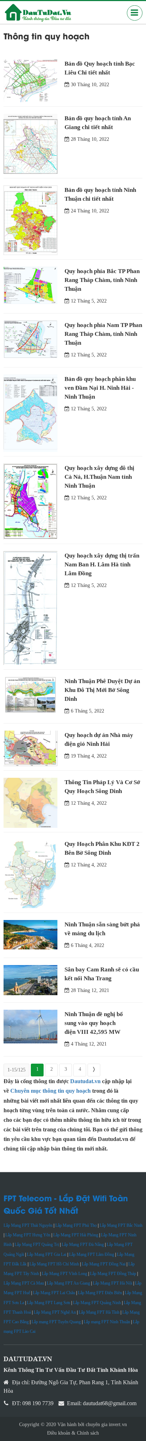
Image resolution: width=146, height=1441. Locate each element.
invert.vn (118, 1424)
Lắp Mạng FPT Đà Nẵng (83, 1244)
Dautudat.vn (85, 1081)
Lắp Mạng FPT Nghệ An (55, 1312)
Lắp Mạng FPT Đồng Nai (103, 1264)
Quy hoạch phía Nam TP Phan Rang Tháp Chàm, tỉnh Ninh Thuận (103, 334)
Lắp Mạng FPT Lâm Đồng (91, 1254)
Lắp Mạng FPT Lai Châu (54, 1292)
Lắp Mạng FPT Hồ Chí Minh (54, 1264)
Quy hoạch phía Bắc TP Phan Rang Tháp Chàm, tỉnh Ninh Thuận (102, 280)
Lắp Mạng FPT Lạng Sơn (48, 1302)
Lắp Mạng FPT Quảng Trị (37, 1244)
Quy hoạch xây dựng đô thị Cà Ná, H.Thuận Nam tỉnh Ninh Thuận (99, 477)
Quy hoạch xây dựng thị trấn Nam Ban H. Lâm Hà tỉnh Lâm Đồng (101, 564)
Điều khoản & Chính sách (73, 1433)
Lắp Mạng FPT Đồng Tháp (113, 1273)
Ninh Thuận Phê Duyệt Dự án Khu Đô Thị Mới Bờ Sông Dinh (102, 690)
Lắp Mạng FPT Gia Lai (46, 1254)
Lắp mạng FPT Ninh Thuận (107, 1321)
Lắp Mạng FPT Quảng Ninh (97, 1302)
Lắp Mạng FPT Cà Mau (24, 1283)
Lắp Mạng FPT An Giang (68, 1283)
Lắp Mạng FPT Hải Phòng (75, 1234)
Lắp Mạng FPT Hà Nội (112, 1283)
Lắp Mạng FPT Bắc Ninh (121, 1225)
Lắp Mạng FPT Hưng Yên (27, 1234)
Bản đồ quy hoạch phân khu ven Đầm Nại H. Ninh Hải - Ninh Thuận (100, 388)
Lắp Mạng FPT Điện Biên (100, 1292)
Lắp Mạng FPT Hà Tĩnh (99, 1312)
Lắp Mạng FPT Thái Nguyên (28, 1225)
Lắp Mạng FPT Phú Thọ (76, 1225)
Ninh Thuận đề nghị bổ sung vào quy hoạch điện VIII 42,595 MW (93, 1023)
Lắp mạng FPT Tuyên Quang (56, 1321)
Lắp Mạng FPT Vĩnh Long (64, 1273)
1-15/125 (16, 1070)
